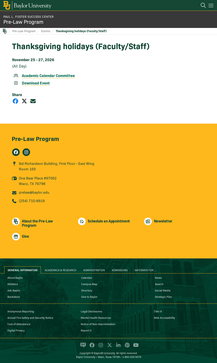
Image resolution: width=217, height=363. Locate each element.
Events (45, 31)
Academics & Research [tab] (60, 270)
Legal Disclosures (91, 311)
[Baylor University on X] (108, 347)
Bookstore (13, 296)
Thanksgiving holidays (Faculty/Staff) (81, 31)
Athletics (12, 284)
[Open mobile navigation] (211, 6)
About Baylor (15, 277)
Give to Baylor (89, 296)
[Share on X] (24, 101)
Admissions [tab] (120, 270)
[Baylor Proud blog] (82, 347)
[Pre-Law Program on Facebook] (16, 152)
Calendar (86, 277)
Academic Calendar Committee (48, 75)
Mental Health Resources (96, 317)
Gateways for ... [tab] (146, 270)
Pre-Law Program (23, 21)
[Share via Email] (33, 101)
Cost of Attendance (18, 324)
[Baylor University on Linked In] (117, 347)
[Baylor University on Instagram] (100, 347)
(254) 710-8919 (32, 200)
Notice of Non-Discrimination (98, 324)
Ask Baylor (13, 290)
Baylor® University (104, 353)
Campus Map (89, 284)
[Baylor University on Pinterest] (126, 347)
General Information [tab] (23, 270)
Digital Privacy (16, 330)
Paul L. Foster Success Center (28, 16)
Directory (86, 290)
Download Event (36, 83)
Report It (86, 330)
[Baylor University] (27, 5)
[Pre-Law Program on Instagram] (26, 152)
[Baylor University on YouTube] (135, 347)
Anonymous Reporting (20, 311)
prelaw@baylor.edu (34, 192)
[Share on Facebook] (15, 101)
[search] (201, 5)
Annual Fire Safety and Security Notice (30, 317)
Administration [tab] (94, 270)
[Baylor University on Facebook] (91, 347)
